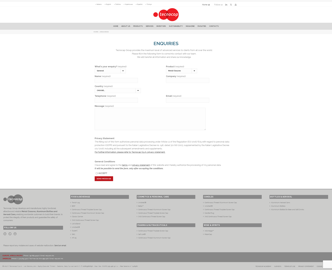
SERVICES (149, 26)
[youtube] (15, 234)
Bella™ (140, 206)
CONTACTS (214, 26)
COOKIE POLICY (322, 266)
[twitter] (10, 234)
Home (204, 5)
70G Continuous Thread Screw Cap (85, 220)
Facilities (202, 26)
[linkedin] (4, 234)
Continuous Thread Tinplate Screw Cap (87, 210)
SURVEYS (277, 266)
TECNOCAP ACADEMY (263, 266)
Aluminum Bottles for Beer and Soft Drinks (287, 210)
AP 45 (74, 238)
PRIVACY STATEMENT (306, 266)
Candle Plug (209, 213)
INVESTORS (161, 26)
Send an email (60, 245)
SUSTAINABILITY (176, 26)
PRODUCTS (138, 26)
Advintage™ (209, 231)
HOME (115, 26)
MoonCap (208, 234)
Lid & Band (76, 224)
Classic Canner (77, 217)
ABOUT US (125, 26)
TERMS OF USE (289, 266)
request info (49, 256)
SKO (73, 234)
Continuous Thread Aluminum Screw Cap (88, 213)
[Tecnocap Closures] (166, 14)
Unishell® (76, 227)
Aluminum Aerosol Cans (280, 203)
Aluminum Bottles (278, 206)
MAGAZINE (190, 26)
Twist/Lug (76, 203)
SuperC (75, 231)
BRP (73, 206)
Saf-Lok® (142, 234)
